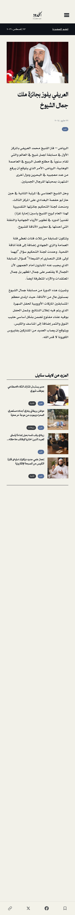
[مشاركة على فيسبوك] (47, 908)
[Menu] (67, 15)
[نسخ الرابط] (10, 908)
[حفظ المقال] (65, 908)
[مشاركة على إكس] (28, 908)
